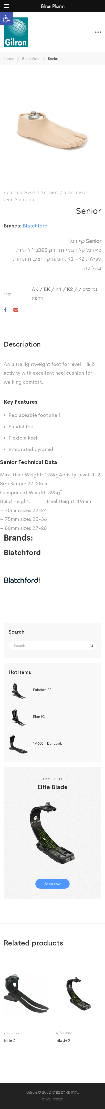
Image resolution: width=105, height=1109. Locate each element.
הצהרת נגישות (52, 1099)
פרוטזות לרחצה (19, 199)
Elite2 (9, 1040)
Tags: (8, 293)
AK (35, 289)
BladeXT (64, 1040)
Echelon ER (42, 689)
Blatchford (31, 58)
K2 (70, 289)
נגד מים (90, 289)
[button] (6, 18)
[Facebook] (5, 310)
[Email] (16, 310)
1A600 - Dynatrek (47, 743)
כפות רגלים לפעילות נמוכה (33, 192)
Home (9, 58)
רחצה (37, 298)
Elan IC (39, 716)
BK (47, 289)
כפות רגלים (74, 192)
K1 (58, 289)
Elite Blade (53, 787)
